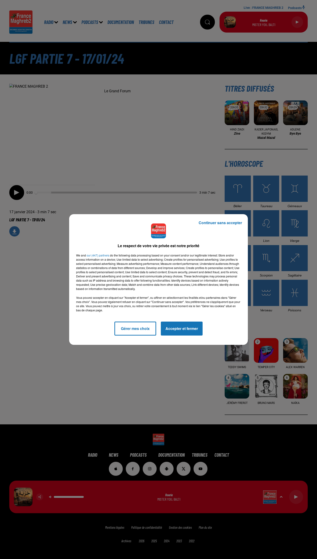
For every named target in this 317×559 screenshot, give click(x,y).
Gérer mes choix (135, 328)
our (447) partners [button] (98, 255)
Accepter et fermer (181, 328)
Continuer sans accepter (220, 222)
